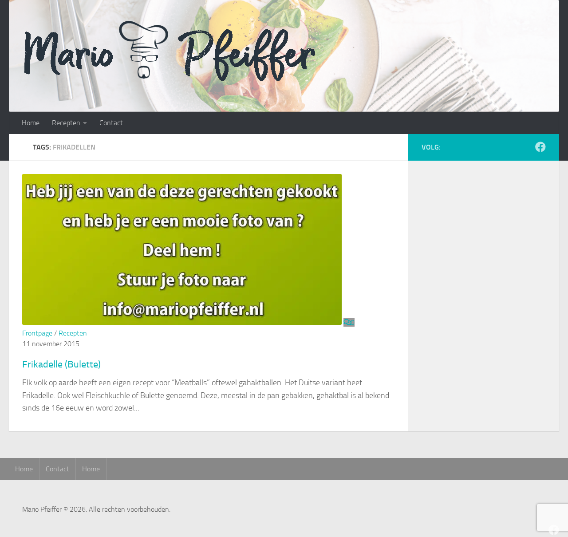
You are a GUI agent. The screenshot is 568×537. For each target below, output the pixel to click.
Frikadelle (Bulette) (61, 364)
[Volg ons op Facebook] (540, 147)
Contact (111, 122)
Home (30, 122)
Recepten (66, 122)
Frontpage (37, 333)
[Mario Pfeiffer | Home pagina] (197, 51)
